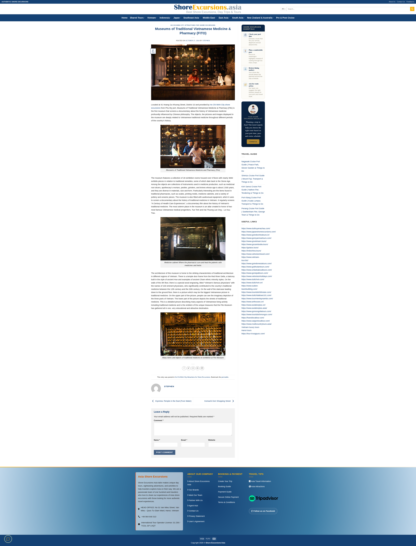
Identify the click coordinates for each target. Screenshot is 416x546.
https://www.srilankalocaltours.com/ (256, 270)
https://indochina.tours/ (251, 251)
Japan (176, 18)
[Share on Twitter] (189, 368)
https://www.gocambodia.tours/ (254, 244)
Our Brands (193, 490)
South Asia (237, 18)
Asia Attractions (258, 486)
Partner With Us (195, 500)
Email (184, 440)
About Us (392, 2)
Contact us (253, 141)
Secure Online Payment (228, 497)
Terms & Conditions (226, 502)
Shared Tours (137, 18)
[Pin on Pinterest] (198, 368)
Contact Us (401, 2)
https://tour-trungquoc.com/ (253, 333)
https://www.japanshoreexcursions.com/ (258, 232)
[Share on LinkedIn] (202, 368)
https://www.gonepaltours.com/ (254, 273)
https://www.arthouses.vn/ (252, 302)
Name (157, 440)
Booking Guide (224, 486)
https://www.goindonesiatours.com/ (256, 263)
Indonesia (165, 18)
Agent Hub (193, 506)
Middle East (209, 18)
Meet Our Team (195, 495)
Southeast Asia (191, 18)
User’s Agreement (196, 521)
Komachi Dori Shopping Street (217, 401)
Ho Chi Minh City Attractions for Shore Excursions (193, 25)
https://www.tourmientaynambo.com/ (257, 298)
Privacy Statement (196, 516)
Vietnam (151, 18)
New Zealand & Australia (259, 18)
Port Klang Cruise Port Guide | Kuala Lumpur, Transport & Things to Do (252, 200)
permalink (224, 377)
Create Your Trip (225, 481)
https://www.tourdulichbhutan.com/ (256, 292)
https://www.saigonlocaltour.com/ (255, 321)
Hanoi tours (246, 330)
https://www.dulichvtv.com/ (252, 279)
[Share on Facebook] (184, 368)
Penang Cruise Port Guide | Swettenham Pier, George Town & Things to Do (253, 211)
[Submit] (412, 9)
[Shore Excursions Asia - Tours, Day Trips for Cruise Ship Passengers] (208, 9)
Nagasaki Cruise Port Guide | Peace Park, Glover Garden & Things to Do (253, 166)
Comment (158, 420)
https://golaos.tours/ (249, 247)
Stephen (206, 40)
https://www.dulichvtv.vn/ (252, 282)
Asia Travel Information (261, 481)
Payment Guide (225, 492)
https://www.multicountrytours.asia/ (256, 324)
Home (125, 18)
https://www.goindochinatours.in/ (255, 235)
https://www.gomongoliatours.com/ (256, 311)
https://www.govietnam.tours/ (253, 241)
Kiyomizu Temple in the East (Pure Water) (173, 401)
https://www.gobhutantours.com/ (255, 267)
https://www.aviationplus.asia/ (254, 308)
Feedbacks (410, 2)
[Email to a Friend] (193, 368)
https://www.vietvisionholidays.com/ (256, 276)
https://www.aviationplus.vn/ (253, 305)
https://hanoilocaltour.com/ (252, 318)
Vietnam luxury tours (250, 327)
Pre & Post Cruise (285, 18)
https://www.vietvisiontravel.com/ (255, 254)
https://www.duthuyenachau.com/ (255, 228)
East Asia (223, 18)
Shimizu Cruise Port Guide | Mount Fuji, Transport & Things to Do (252, 178)
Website (211, 440)
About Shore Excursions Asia (198, 483)
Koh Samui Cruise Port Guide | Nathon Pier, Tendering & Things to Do (252, 189)
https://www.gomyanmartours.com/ (256, 238)
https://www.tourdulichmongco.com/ (256, 314)
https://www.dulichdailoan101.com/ (256, 295)
